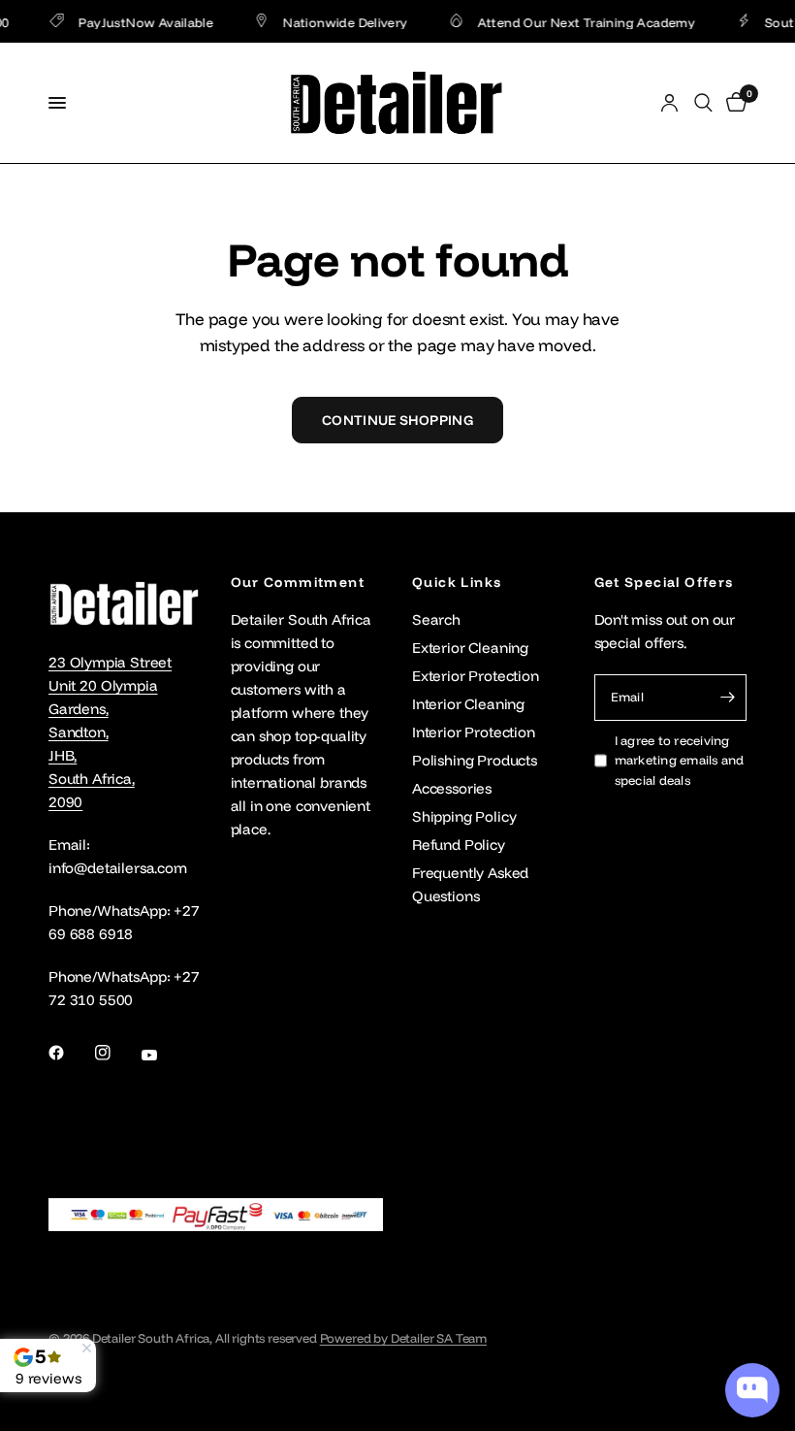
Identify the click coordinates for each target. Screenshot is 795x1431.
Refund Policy (458, 844)
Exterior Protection (475, 676)
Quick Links (456, 582)
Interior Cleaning (468, 704)
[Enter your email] (727, 697)
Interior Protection (473, 732)
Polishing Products (474, 760)
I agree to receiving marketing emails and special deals (680, 760)
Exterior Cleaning (470, 647)
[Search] (703, 103)
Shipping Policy (464, 816)
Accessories (452, 788)
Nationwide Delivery (336, 22)
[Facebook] (69, 1052)
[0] (733, 103)
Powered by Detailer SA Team (403, 1338)
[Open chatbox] (752, 1390)
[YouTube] (163, 1055)
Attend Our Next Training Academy (576, 22)
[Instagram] (116, 1052)
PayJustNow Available (137, 22)
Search (436, 619)
